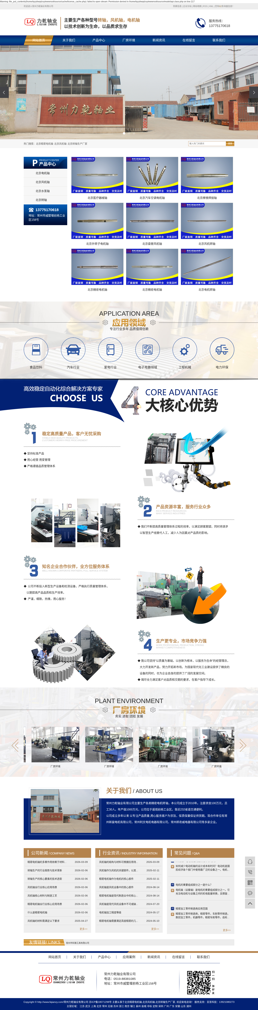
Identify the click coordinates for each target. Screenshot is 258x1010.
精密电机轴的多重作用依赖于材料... (47, 862)
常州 (104, 1006)
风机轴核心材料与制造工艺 (42, 895)
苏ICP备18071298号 (100, 1002)
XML (211, 6)
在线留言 (189, 40)
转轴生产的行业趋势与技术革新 (45, 870)
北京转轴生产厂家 (77, 143)
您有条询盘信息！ (224, 6)
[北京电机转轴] (207, 266)
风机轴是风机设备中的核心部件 (116, 887)
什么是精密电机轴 (37, 912)
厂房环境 (129, 40)
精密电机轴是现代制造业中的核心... (118, 895)
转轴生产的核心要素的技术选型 (45, 878)
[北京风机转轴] (207, 221)
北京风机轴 (60, 143)
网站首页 (38, 40)
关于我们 (68, 40)
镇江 (132, 1006)
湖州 (188, 1006)
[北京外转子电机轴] (97, 221)
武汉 (87, 1006)
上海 (93, 1006)
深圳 (160, 1006)
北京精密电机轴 (44, 143)
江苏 (82, 1006)
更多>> (83, 928)
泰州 (138, 1006)
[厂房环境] (75, 744)
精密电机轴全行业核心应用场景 (45, 904)
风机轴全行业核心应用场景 (42, 887)
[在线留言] (250, 893)
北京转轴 (41, 199)
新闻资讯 (159, 40)
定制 (155, 1006)
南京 (127, 1006)
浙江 (121, 1006)
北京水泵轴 (43, 191)
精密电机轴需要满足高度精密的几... (118, 920)
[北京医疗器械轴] (97, 175)
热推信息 (177, 6)
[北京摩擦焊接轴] (207, 175)
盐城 (143, 1006)
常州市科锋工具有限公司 (77, 943)
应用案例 (129, 957)
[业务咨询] (250, 862)
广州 (166, 1006)
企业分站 (187, 6)
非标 (149, 1006)
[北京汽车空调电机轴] (152, 175)
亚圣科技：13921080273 (220, 1002)
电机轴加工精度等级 (110, 912)
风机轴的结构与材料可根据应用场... (118, 862)
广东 (172, 1006)
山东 (183, 1006)
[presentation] (4, 92)
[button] (124, 133)
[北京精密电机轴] (97, 266)
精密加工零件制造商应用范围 (192, 891)
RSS (205, 6)
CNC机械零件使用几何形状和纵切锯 (195, 915)
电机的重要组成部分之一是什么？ (194, 867)
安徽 (177, 1006)
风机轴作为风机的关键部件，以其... (118, 870)
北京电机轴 (43, 173)
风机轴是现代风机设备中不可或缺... (118, 904)
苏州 (115, 1006)
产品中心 (98, 40)
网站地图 (197, 6)
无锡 (110, 1006)
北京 (99, 1006)
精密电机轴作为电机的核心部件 (116, 878)
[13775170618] (250, 872)
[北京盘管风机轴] (152, 221)
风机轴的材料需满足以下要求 (43, 920)
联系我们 (219, 40)
